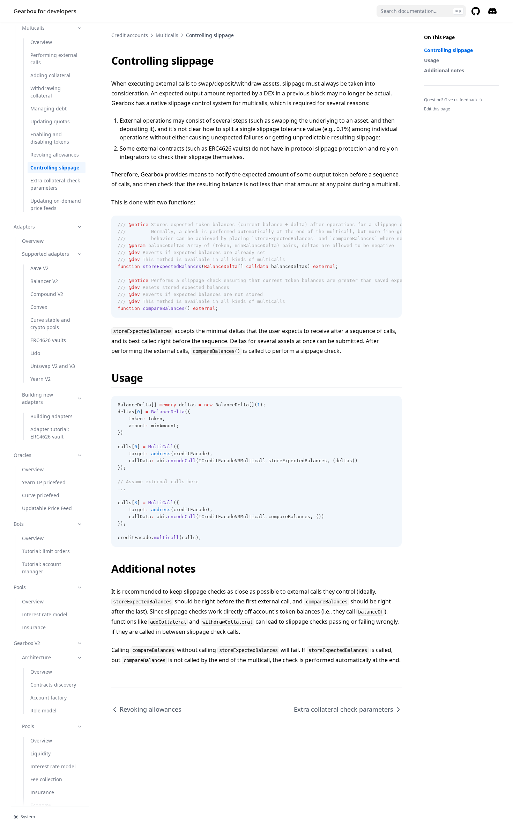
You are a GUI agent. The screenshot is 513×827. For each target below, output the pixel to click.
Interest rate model (44, 614)
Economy (40, 805)
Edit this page (437, 109)
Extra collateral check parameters (55, 184)
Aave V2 (39, 268)
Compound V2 (46, 294)
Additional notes (444, 70)
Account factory (48, 697)
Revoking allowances (54, 154)
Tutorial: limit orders (46, 551)
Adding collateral (50, 75)
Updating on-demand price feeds (55, 204)
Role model (43, 710)
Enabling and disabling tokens (49, 138)
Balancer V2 (44, 281)
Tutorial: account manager (41, 568)
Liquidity (40, 753)
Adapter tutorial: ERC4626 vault (49, 433)
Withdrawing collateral (45, 92)
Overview (41, 42)
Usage (431, 60)
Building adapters (51, 416)
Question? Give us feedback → (453, 100)
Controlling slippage (54, 167)
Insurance (34, 627)
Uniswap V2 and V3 (52, 366)
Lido (35, 353)
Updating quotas (50, 121)
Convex (38, 307)
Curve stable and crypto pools (50, 324)
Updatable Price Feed (47, 508)
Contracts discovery (53, 684)
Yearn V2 (40, 379)
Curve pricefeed (40, 495)
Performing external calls (53, 59)
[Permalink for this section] (220, 60)
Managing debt (48, 108)
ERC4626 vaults (48, 340)
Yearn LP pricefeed (44, 482)
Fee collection (46, 779)
